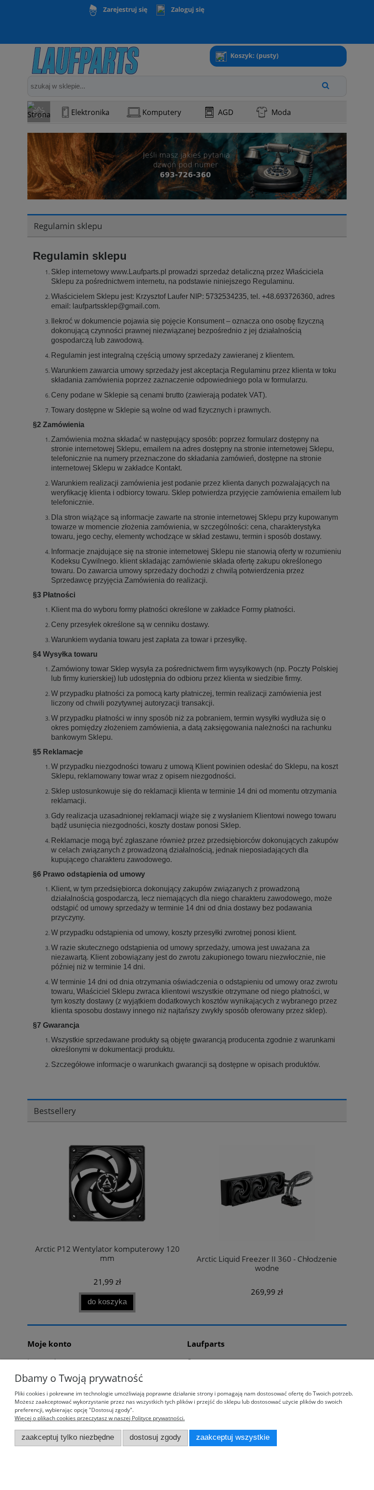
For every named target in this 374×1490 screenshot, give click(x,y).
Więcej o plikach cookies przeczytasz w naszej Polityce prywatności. (100, 1418)
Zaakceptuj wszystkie (233, 1437)
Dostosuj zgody (155, 1437)
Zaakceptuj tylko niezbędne (67, 1437)
